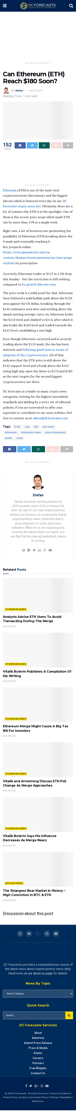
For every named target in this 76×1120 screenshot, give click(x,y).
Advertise (38, 1037)
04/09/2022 (10, 626)
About (38, 1032)
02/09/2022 (10, 846)
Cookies (23, 1097)
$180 (17, 426)
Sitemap (53, 1097)
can (27, 426)
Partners (38, 1063)
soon (20, 438)
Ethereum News (16, 609)
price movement (55, 432)
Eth (36, 426)
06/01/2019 (35, 90)
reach (8, 438)
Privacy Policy (10, 1097)
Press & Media (38, 1048)
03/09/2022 (10, 791)
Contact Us (38, 1073)
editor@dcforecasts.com (50, 418)
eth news (48, 426)
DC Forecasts (19, 1093)
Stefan (19, 90)
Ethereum (10, 190)
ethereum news (31, 432)
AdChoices (38, 1101)
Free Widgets (38, 1068)
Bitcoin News (14, 883)
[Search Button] (69, 1015)
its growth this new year (39, 284)
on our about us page (38, 973)
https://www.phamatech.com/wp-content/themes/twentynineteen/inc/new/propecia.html (37, 257)
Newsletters (66, 1097)
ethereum (11, 432)
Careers (38, 1058)
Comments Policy (38, 1097)
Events (38, 1053)
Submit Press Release (38, 1042)
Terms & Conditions (60, 1093)
